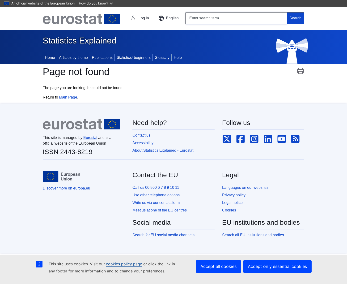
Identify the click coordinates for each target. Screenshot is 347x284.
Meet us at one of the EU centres (159, 210)
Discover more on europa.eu (66, 188)
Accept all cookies (218, 266)
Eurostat (90, 138)
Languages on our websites (245, 187)
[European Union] (61, 176)
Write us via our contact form (156, 203)
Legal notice (232, 203)
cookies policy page (124, 264)
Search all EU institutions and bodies (253, 235)
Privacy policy (233, 195)
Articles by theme (73, 58)
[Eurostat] (81, 19)
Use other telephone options (156, 195)
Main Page (68, 97)
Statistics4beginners (134, 58)
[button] (168, 18)
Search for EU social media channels (163, 235)
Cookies (229, 210)
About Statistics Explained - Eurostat (162, 150)
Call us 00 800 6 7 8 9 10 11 (155, 187)
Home (50, 58)
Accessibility (142, 143)
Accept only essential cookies (277, 266)
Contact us (141, 135)
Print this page (300, 73)
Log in (144, 18)
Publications (102, 58)
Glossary (162, 58)
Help (178, 58)
